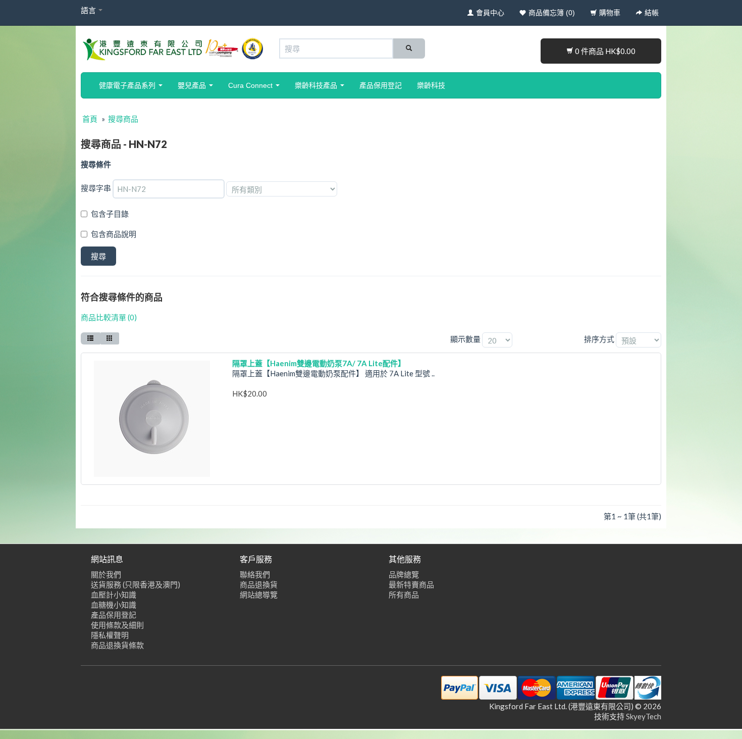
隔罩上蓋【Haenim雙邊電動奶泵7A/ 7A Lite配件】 (318, 363)
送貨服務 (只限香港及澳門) (135, 584)
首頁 (89, 118)
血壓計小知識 (113, 594)
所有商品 (404, 594)
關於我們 (106, 574)
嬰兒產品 (193, 85)
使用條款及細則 (117, 624)
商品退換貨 (259, 584)
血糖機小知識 (113, 604)
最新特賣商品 (411, 584)
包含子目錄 (110, 213)
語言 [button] (89, 10)
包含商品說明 (113, 233)
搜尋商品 (123, 118)
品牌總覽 (404, 574)
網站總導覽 (259, 594)
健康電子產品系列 (128, 85)
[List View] (90, 338)
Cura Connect (251, 85)
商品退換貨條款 (117, 645)
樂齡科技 (431, 85)
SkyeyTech (643, 716)
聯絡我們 (255, 574)
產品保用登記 (380, 85)
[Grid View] (109, 338)
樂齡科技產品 (317, 85)
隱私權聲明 (110, 634)
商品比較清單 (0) (109, 317)
